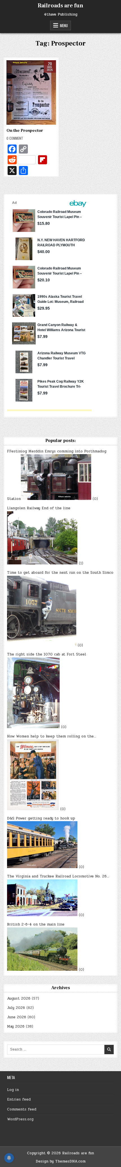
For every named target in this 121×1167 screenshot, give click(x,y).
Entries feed (19, 1099)
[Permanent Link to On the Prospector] (31, 92)
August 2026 (18, 998)
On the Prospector (24, 130)
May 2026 (15, 1026)
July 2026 (16, 1008)
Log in (13, 1090)
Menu (64, 25)
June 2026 (16, 1017)
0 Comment (14, 138)
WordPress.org (20, 1119)
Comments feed (21, 1109)
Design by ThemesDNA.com (61, 1161)
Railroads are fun (60, 5)
